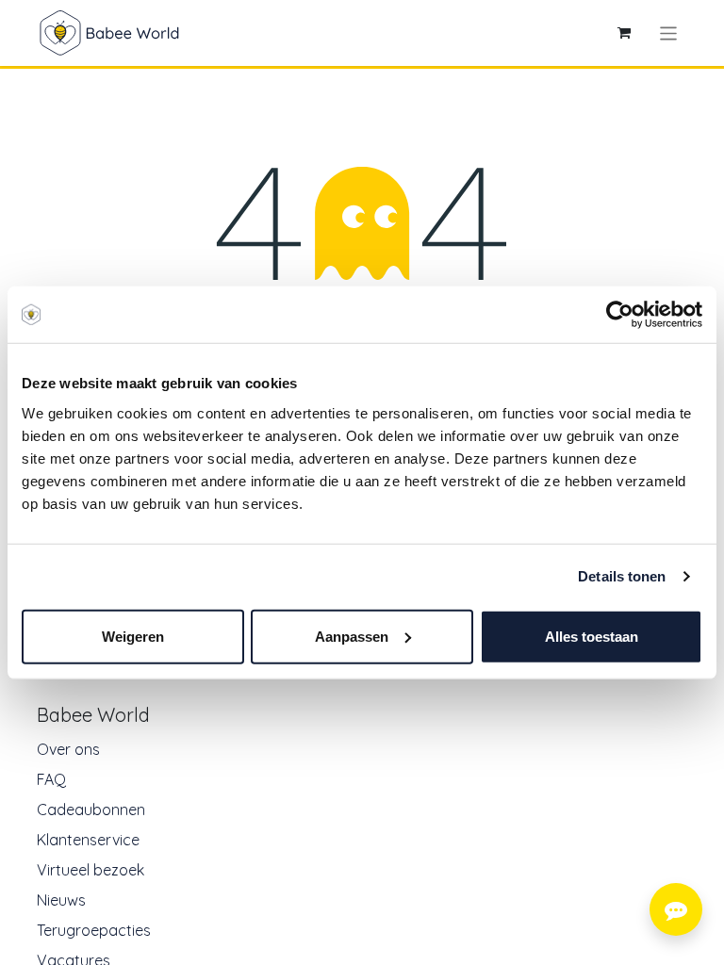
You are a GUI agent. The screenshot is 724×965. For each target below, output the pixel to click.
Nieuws (61, 900)
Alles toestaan (591, 636)
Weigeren (133, 636)
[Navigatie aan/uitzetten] (669, 32)
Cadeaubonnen (91, 809)
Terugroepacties (94, 930)
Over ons (68, 749)
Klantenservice (88, 839)
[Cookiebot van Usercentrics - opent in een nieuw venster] (619, 315)
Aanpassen (351, 636)
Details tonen (622, 576)
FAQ (51, 779)
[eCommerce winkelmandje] (624, 33)
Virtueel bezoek (90, 869)
